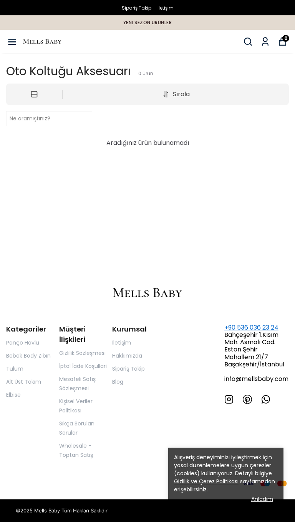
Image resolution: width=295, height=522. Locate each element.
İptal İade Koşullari (83, 366)
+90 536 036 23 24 (251, 327)
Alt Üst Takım (23, 382)
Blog (117, 382)
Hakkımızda (127, 355)
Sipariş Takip (136, 8)
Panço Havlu (22, 342)
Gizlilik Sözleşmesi (82, 353)
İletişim (165, 8)
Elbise (13, 395)
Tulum (14, 369)
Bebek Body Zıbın (28, 355)
